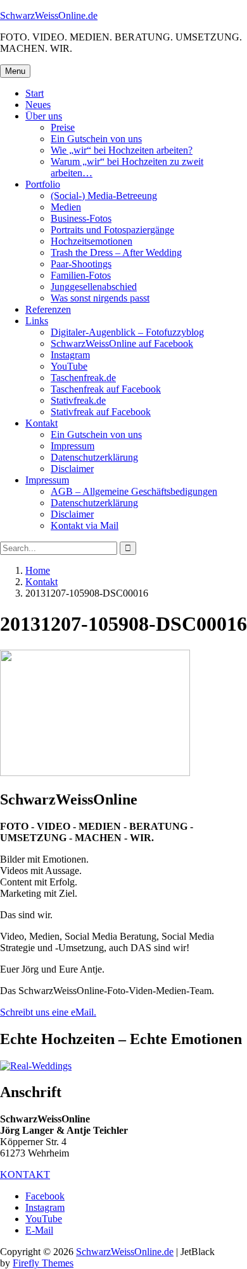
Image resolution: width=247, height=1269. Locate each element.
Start (34, 93)
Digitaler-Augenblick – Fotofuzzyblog (127, 332)
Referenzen (48, 309)
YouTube (69, 366)
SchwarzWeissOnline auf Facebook (122, 343)
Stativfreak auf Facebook (101, 411)
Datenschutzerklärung (94, 457)
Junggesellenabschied (94, 286)
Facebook (45, 1196)
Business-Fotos (81, 218)
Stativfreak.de (78, 400)
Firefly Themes (43, 1263)
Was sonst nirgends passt (100, 298)
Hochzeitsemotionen (91, 241)
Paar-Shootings (81, 263)
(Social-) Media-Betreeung (104, 195)
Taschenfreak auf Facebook (106, 389)
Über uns (43, 116)
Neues (38, 104)
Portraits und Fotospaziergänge (112, 229)
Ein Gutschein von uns (96, 138)
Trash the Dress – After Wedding (116, 252)
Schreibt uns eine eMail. (48, 1012)
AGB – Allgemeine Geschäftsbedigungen (134, 491)
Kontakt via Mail (84, 525)
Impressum (72, 445)
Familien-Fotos (81, 275)
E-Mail (39, 1230)
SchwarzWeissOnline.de (49, 15)
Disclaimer (72, 468)
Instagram (70, 354)
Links (36, 320)
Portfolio (42, 184)
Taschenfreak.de (83, 377)
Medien (66, 207)
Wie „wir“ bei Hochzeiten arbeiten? (122, 150)
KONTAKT (25, 1174)
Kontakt (41, 423)
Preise (63, 127)
